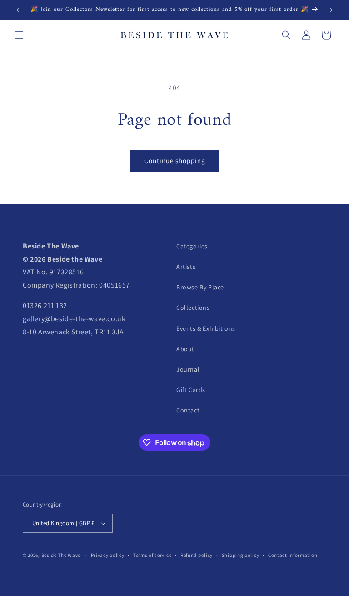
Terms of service (152, 555)
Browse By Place (200, 287)
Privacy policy (108, 555)
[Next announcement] (331, 10)
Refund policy (196, 555)
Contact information (292, 555)
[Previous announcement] (18, 10)
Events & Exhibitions (205, 328)
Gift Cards (190, 390)
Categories (192, 246)
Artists (185, 267)
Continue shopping (174, 160)
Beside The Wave (61, 555)
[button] (19, 35)
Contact (187, 410)
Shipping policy (240, 555)
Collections (193, 307)
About (185, 349)
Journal (187, 369)
